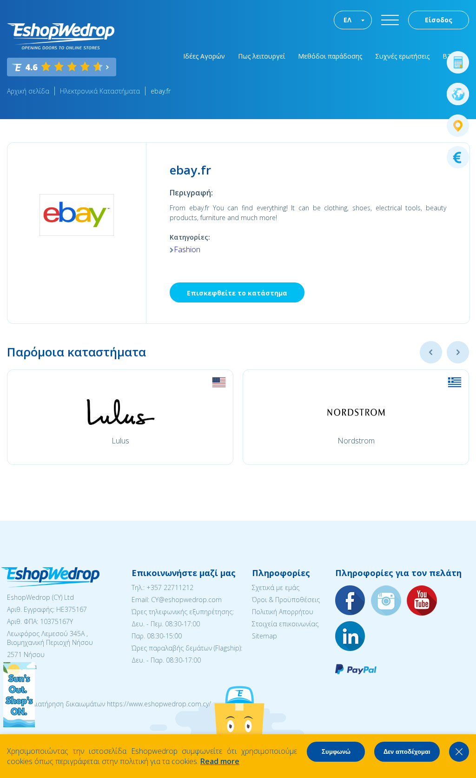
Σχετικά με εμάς (275, 587)
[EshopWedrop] (60, 36)
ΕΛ (347, 19)
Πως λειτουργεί (261, 56)
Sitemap (264, 635)
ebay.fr (161, 91)
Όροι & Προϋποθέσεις (286, 599)
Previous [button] (431, 352)
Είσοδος (438, 19)
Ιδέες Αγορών (204, 56)
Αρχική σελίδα (28, 91)
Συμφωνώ (336, 751)
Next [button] (458, 352)
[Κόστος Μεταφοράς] (458, 62)
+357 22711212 (169, 587)
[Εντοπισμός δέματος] (458, 125)
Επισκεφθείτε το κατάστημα (237, 292)
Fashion (187, 249)
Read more (219, 761)
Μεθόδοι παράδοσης (330, 56)
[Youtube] (422, 601)
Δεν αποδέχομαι (406, 751)
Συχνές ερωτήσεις (402, 56)
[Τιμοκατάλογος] (458, 157)
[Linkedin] (350, 636)
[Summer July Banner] (19, 724)
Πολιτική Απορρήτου (282, 611)
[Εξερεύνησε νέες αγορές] (458, 94)
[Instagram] (386, 601)
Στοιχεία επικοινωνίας (285, 623)
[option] (120, 417)
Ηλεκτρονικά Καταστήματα (100, 91)
